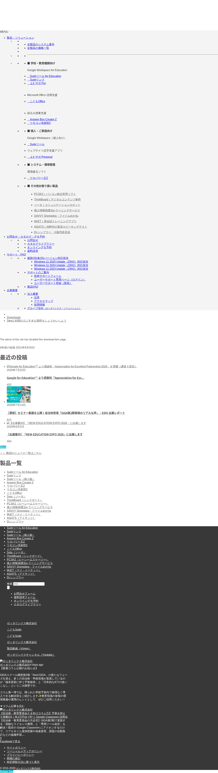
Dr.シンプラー (15, 521)
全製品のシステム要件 (40, 44)
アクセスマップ (43, 301)
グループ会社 (54, 308)
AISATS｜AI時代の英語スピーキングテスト (60, 226)
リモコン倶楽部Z (39, 123)
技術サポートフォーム (47, 276)
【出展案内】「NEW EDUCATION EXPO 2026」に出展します (45, 434)
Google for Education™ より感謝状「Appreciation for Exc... (45, 378)
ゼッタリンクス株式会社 (22, 623)
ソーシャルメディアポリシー (24, 751)
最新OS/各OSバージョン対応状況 (47, 258)
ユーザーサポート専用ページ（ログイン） (60, 279)
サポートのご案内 (38, 272)
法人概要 (32, 293)
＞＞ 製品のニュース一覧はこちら (21, 453)
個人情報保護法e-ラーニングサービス (57, 210)
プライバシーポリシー (20, 754)
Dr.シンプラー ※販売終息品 (52, 232)
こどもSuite (14, 629)
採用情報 (39, 304)
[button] (4, 31)
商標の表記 (13, 758)
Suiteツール (35, 144)
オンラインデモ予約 (39, 247)
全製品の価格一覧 (38, 48)
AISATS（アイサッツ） (21, 518)
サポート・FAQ (16, 254)
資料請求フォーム (25, 597)
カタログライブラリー (40, 243)
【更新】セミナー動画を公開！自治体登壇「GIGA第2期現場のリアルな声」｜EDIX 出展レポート (66, 413)
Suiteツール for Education (44, 76)
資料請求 (32, 250)
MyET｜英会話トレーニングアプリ (55, 221)
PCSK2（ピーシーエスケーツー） (28, 503)
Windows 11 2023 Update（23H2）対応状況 (61, 268)
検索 (9, 583)
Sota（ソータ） (16, 496)
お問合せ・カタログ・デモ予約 (26, 236)
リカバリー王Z (37, 178)
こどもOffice (36, 101)
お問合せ (32, 240)
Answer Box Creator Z (42, 119)
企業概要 (12, 290)
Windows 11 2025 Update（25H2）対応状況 (61, 261)
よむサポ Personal (39, 156)
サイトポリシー (16, 747)
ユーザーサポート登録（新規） (53, 283)
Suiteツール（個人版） (21, 479)
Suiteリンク (35, 79)
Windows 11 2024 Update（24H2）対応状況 (61, 265)
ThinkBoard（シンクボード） (25, 500)
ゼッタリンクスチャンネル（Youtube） (31, 654)
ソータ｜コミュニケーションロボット (57, 204)
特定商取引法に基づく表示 (23, 762)
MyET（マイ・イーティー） (24, 514)
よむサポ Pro (36, 83)
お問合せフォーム (25, 593)
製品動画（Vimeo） (19, 648)
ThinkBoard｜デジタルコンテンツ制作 (57, 199)
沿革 (37, 297)
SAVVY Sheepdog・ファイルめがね (56, 215)
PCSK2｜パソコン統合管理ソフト (55, 194)
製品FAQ (32, 286)
